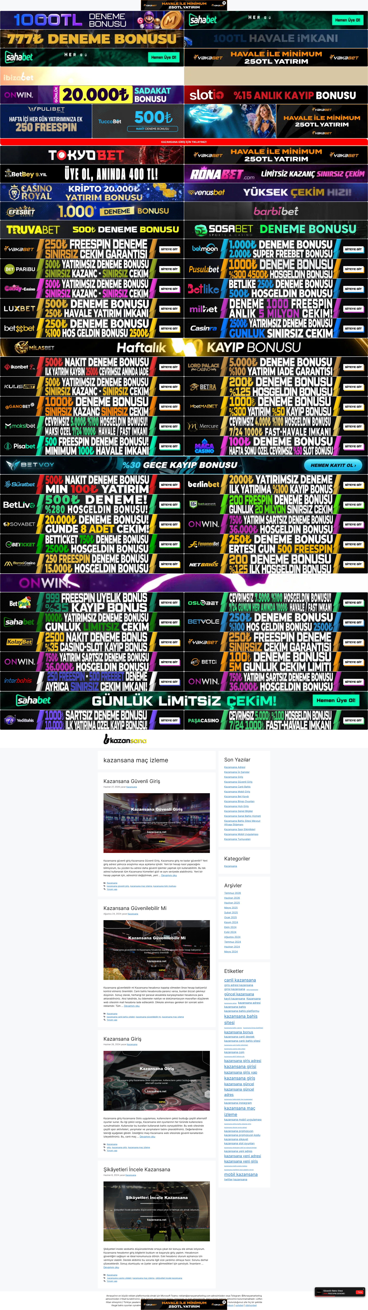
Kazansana (112, 883)
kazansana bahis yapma (233, 1028)
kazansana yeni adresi (242, 1156)
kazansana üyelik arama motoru (235, 1166)
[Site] (92, 249)
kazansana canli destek (239, 1036)
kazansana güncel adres (239, 1092)
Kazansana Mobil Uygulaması (241, 834)
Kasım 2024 (231, 922)
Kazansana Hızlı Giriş (236, 806)
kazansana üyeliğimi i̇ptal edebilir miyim (239, 1170)
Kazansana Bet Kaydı (236, 796)
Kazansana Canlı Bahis (237, 786)
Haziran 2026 (232, 897)
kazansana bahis (235, 1006)
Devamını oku (169, 875)
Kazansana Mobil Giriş (237, 791)
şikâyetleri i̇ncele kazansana (169, 1278)
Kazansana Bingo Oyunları (239, 801)
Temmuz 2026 (232, 893)
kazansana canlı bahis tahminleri (236, 1045)
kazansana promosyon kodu (242, 1135)
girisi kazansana (234, 989)
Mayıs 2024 (231, 951)
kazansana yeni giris (241, 1161)
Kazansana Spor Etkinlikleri (239, 829)
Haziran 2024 (232, 946)
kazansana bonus (238, 1032)
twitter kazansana (235, 1179)
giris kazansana (252, 990)
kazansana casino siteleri (119, 1278)
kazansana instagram (238, 1103)
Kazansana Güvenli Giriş (131, 781)
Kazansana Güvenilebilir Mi (134, 908)
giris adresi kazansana (238, 985)
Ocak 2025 (230, 917)
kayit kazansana (234, 998)
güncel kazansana (239, 994)
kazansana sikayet (236, 1139)
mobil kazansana (241, 1174)
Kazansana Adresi (234, 767)
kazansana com (234, 1052)
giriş (109, 1147)
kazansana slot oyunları (239, 1143)
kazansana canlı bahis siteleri (121, 1017)
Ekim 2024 (230, 927)
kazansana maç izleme (141, 886)
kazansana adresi (249, 1002)
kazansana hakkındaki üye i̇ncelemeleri (238, 1099)
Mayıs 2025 (231, 907)
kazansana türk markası (164, 886)
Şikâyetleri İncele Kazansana (136, 1169)
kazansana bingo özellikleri (253, 1028)
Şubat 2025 (231, 912)
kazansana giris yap (240, 1072)
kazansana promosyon (238, 1131)
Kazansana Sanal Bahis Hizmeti (242, 816)
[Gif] (184, 347)
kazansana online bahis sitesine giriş (237, 1124)
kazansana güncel (239, 1084)
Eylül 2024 (230, 932)
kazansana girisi (240, 1066)
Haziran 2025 (232, 902)
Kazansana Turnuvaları (237, 839)
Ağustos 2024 (232, 937)
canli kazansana (240, 979)
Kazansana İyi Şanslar (237, 772)
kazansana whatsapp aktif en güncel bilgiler (240, 1148)
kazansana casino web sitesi (234, 1049)
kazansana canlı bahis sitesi (242, 1041)
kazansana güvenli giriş (118, 886)
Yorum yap (112, 889)
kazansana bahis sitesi (240, 1019)
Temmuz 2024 (232, 941)
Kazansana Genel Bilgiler (238, 811)
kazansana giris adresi (242, 1060)
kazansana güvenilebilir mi (148, 1017)
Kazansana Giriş (122, 1039)
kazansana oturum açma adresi (235, 1127)
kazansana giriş (119, 1147)
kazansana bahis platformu (241, 1011)
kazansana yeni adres (238, 1151)
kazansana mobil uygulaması (243, 1119)
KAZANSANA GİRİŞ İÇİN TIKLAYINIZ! (184, 141)
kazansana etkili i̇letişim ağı (234, 1056)
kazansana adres (230, 1003)
